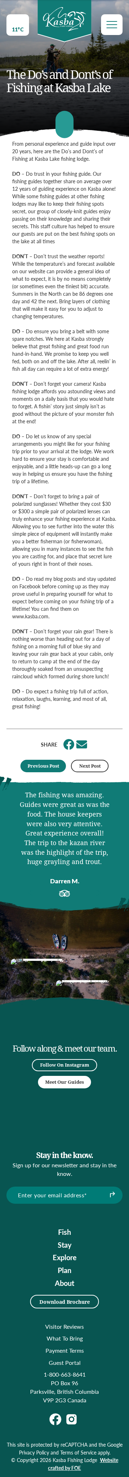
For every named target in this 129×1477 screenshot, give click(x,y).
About (64, 1283)
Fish (64, 1232)
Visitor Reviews (64, 1326)
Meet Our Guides (64, 1082)
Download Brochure (64, 1301)
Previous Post (43, 766)
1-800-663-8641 (65, 1374)
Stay (65, 1245)
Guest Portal (65, 1362)
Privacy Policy (34, 1452)
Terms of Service (78, 1452)
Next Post (90, 766)
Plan (64, 1270)
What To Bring (65, 1338)
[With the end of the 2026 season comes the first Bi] (37, 985)
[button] (30, 892)
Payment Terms (65, 1350)
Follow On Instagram (64, 1065)
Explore (65, 1257)
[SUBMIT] (112, 1195)
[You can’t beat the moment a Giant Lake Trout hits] (83, 1007)
